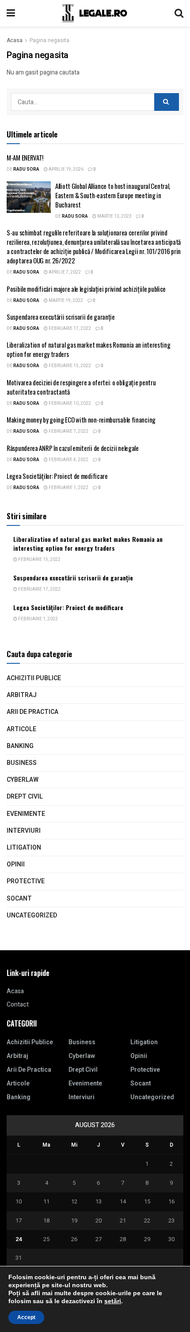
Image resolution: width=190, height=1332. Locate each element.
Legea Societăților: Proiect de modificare (57, 476)
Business (22, 763)
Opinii (16, 864)
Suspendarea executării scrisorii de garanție (61, 316)
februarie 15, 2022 (69, 366)
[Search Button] (179, 13)
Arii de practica (32, 712)
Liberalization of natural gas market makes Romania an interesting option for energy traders (89, 349)
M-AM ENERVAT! (25, 157)
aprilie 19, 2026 (66, 169)
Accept (26, 1317)
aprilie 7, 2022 (64, 272)
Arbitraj (22, 695)
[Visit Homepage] (94, 13)
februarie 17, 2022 (69, 328)
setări (112, 1301)
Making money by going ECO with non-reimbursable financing (81, 419)
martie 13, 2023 (114, 216)
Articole (21, 729)
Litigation (24, 847)
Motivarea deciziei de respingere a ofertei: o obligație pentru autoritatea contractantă (81, 386)
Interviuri (24, 830)
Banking (20, 746)
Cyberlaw (22, 779)
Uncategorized (32, 915)
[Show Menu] (11, 13)
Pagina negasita (49, 40)
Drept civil (25, 796)
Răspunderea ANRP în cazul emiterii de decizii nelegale (73, 448)
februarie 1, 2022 (68, 488)
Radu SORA (26, 169)
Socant (19, 898)
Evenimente (26, 814)
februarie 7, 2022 (68, 431)
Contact (18, 1004)
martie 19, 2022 (65, 301)
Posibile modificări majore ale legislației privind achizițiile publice (86, 289)
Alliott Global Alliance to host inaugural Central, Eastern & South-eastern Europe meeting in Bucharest (112, 195)
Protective (26, 881)
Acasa (15, 40)
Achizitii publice (34, 678)
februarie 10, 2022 (69, 403)
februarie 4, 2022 (68, 460)
